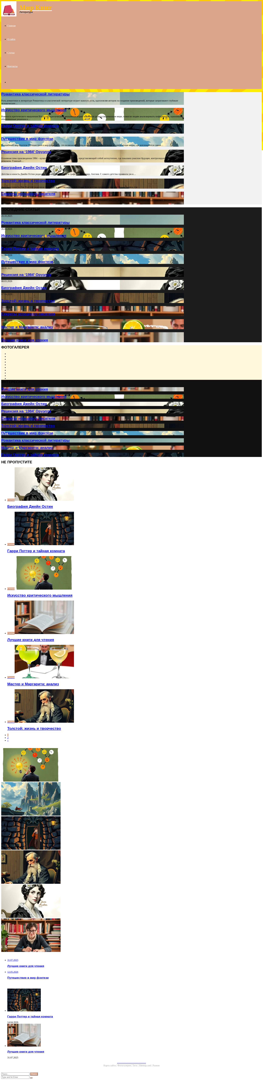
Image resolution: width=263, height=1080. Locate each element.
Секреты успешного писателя (28, 194)
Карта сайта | (110, 1065)
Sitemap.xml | (146, 1065)
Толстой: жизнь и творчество (28, 181)
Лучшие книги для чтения (24, 340)
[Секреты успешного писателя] (92, 935)
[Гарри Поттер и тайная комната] (92, 833)
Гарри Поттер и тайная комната (30, 126)
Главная (11, 25)
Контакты (12, 66)
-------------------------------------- (131, 1062)
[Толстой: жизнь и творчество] (92, 867)
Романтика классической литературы (35, 94)
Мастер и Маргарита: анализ (27, 327)
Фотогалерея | (124, 1065)
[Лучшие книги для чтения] (95, 1035)
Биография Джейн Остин (24, 167)
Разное (156, 1065)
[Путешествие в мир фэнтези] (92, 799)
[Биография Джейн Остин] (92, 901)
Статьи (11, 52)
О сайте (11, 39)
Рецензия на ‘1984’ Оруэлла (26, 152)
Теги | (135, 1065)
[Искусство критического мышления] (92, 765)
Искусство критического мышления (33, 110)
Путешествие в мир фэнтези (27, 139)
